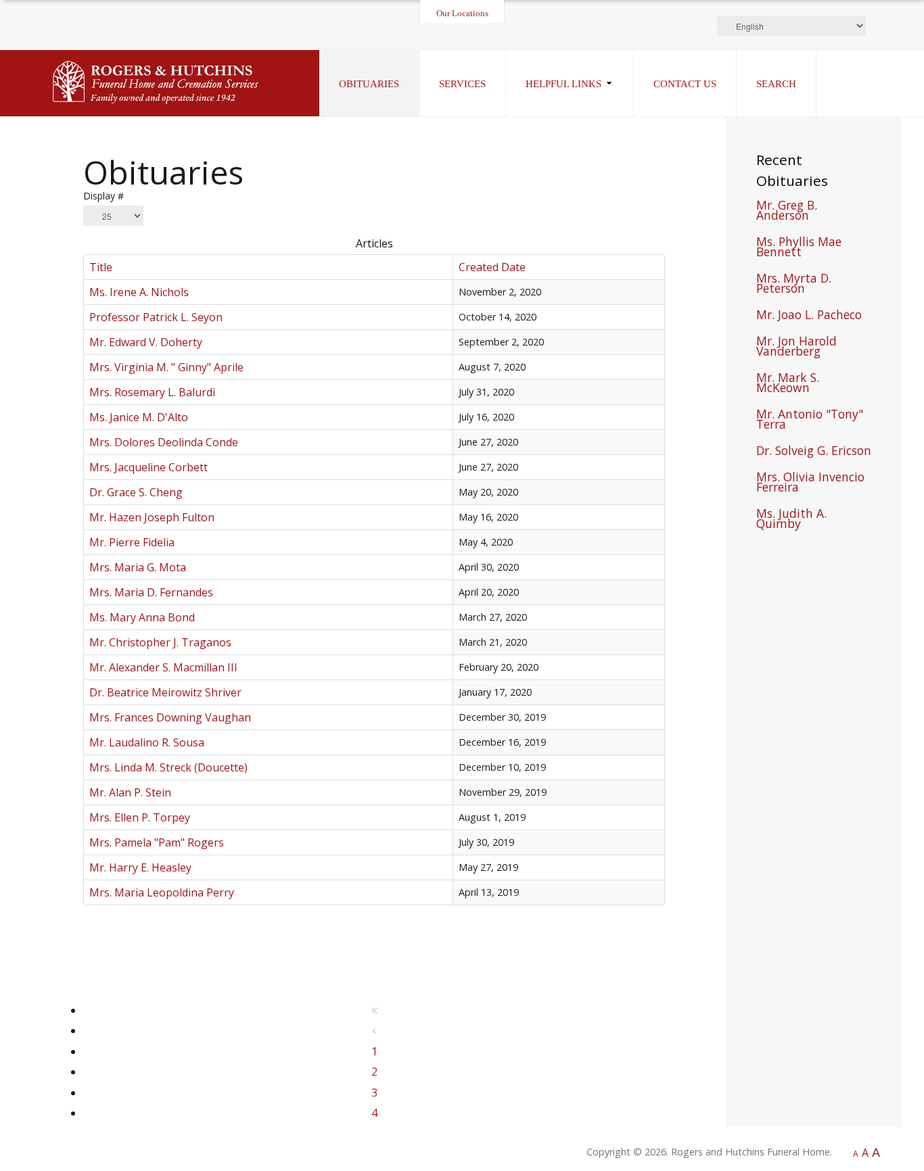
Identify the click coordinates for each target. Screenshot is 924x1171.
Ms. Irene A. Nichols (139, 292)
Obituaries (369, 83)
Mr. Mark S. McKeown (787, 384)
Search (776, 83)
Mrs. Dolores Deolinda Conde (163, 442)
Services (462, 83)
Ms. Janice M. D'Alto (138, 417)
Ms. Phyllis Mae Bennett (798, 248)
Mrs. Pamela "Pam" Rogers (156, 842)
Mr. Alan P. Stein (130, 792)
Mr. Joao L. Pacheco (809, 316)
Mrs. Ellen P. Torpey (139, 817)
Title (100, 267)
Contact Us (684, 83)
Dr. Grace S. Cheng (136, 492)
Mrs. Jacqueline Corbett (148, 467)
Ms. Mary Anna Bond (142, 617)
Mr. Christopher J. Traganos (160, 642)
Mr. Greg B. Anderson (786, 211)
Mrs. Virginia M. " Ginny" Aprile (166, 367)
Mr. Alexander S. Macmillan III (163, 667)
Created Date (492, 267)
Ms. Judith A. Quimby (791, 519)
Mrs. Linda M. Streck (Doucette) (168, 767)
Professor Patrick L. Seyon (156, 317)
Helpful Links (563, 83)
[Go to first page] (374, 1010)
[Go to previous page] (374, 1030)
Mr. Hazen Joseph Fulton (151, 517)
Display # (103, 195)
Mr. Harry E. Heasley (140, 867)
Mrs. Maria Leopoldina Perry (161, 892)
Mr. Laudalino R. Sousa (146, 742)
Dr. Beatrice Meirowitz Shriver (165, 692)
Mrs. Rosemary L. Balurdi (152, 392)
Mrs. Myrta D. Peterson (793, 284)
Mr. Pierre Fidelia (132, 542)
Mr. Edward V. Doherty (145, 342)
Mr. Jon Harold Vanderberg (796, 347)
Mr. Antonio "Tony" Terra (809, 420)
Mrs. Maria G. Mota (137, 567)
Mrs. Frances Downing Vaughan (170, 717)
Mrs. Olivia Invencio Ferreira (810, 483)
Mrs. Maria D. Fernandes (151, 592)
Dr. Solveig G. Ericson (813, 452)
